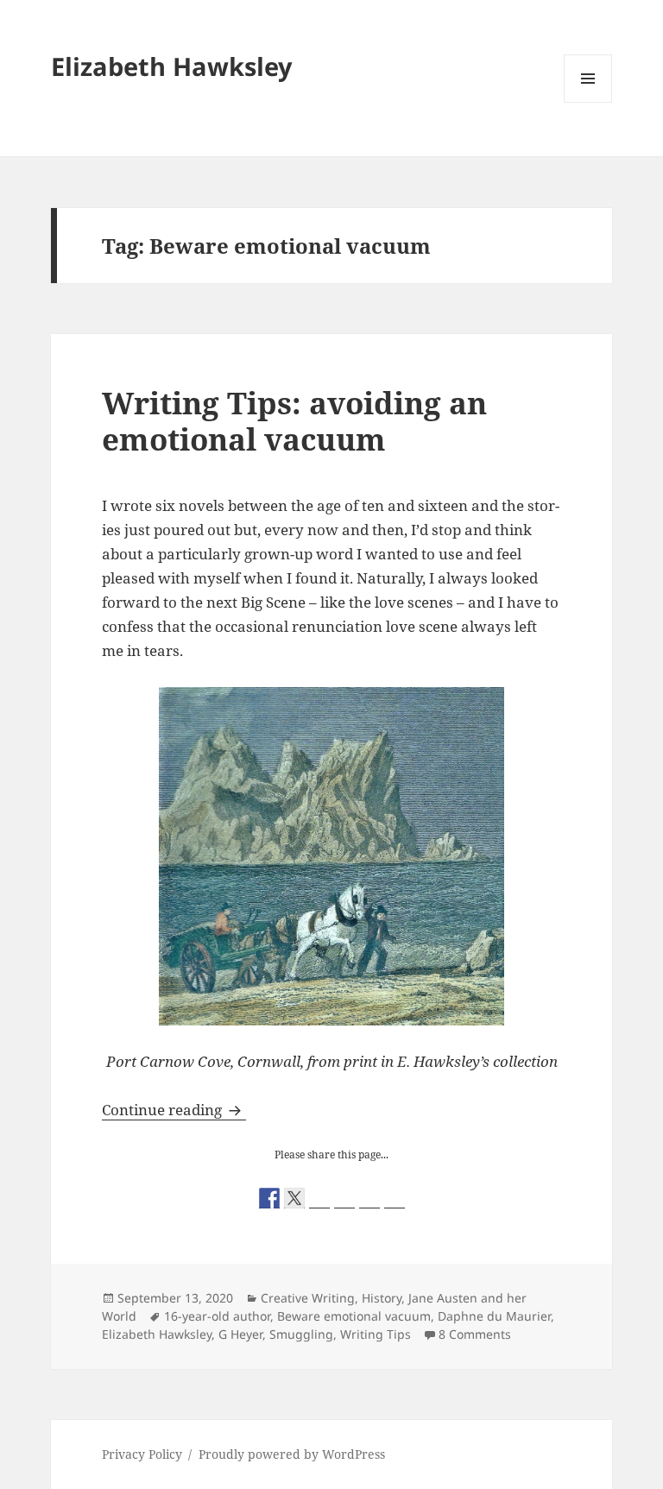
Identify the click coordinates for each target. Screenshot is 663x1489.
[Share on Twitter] (294, 1198)
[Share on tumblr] (369, 1198)
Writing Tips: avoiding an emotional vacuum (294, 420)
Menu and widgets (588, 102)
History (381, 1298)
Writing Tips (375, 1334)
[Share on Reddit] (319, 1198)
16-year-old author (217, 1316)
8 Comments (475, 1334)
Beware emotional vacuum (354, 1316)
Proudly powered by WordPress (292, 1454)
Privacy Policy (142, 1454)
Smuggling (301, 1334)
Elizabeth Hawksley (172, 66)
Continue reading (174, 1110)
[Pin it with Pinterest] (344, 1198)
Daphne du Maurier (494, 1316)
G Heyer (240, 1334)
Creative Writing (308, 1298)
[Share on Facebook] (269, 1198)
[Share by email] (394, 1198)
